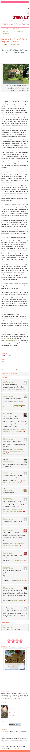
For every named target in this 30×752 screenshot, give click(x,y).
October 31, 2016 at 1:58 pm (8, 608)
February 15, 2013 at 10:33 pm (8, 553)
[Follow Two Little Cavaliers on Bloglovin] (15, 725)
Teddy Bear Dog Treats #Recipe (14, 666)
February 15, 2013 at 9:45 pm (8, 530)
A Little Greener (17, 31)
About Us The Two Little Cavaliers (14, 2)
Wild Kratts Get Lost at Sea (18, 560)
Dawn (4, 529)
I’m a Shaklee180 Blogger (17, 600)
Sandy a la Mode (6, 567)
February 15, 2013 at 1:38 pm (8, 461)
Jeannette (5, 395)
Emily (4, 438)
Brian (4, 607)
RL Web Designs (15, 748)
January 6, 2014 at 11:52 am (7, 627)
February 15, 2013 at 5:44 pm (8, 499)
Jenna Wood (5, 472)
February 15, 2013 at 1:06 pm (8, 414)
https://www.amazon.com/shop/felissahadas (13, 698)
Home (3, 2)
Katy (4, 587)
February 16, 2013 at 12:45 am (8, 568)
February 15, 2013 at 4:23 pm (8, 473)
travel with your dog (13, 369)
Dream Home (6, 338)
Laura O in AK (6, 413)
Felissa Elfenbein (16, 44)
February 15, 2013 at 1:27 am (8, 382)
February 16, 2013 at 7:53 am (8, 588)
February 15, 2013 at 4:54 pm (8, 490)
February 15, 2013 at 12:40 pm (8, 396)
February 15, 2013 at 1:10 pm (8, 439)
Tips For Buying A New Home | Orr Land (12, 626)
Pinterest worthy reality (11, 340)
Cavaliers (4, 29)
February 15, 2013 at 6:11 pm (8, 519)
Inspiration (5, 33)
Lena (4, 552)
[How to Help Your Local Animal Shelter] (8, 711)
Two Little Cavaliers (15, 9)
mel (3, 518)
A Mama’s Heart (20, 580)
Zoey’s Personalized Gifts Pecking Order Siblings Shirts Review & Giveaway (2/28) (13, 451)
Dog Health (15, 29)
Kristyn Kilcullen (7, 498)
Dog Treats (5, 31)
